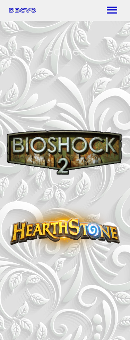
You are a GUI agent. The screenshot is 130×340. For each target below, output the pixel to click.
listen (98, 173)
